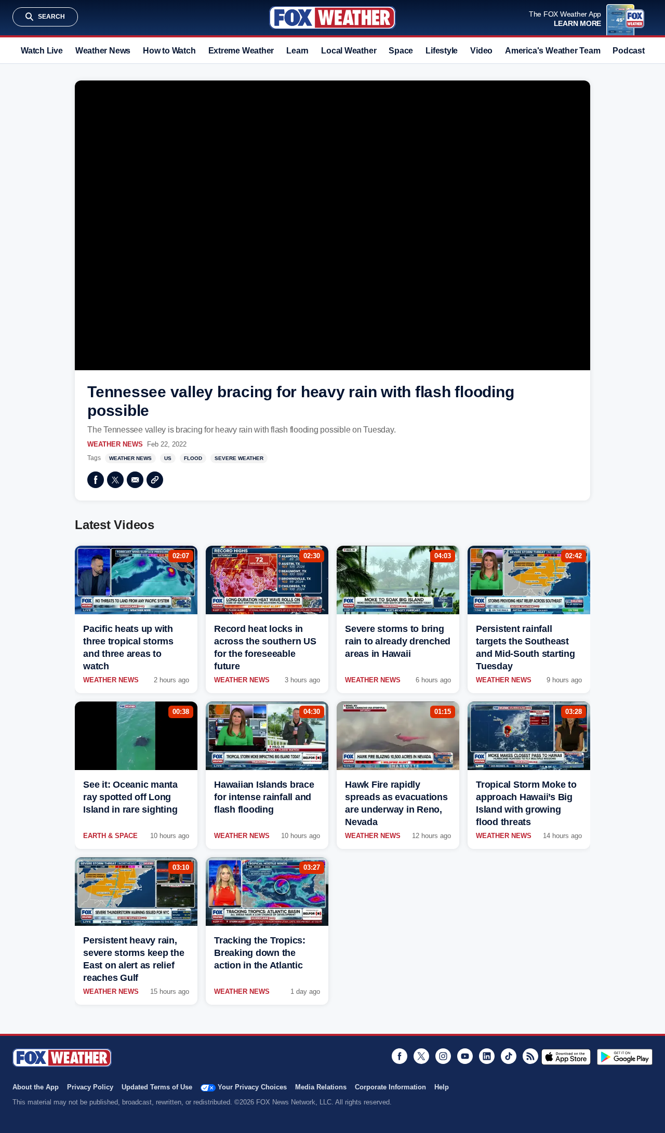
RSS (530, 1056)
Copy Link (155, 479)
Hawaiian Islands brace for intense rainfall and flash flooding (264, 797)
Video (481, 50)
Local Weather (348, 50)
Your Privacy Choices (252, 1087)
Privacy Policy (90, 1087)
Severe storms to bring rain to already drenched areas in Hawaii (397, 641)
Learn (297, 50)
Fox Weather (332, 17)
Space (401, 50)
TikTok (508, 1056)
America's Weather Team (552, 50)
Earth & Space (110, 836)
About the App (35, 1087)
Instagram (443, 1056)
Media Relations (321, 1087)
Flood (193, 458)
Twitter (115, 479)
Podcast (628, 50)
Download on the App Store (566, 1056)
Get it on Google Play (625, 1056)
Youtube (465, 1056)
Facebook (95, 479)
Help (441, 1087)
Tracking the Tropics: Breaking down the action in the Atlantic (259, 952)
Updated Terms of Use (157, 1087)
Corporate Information (390, 1087)
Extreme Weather (241, 50)
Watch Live (42, 50)
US (167, 458)
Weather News (102, 50)
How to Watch (169, 50)
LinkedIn (487, 1056)
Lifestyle (441, 50)
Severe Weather (239, 458)
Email (135, 479)
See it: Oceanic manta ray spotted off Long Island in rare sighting (130, 797)
